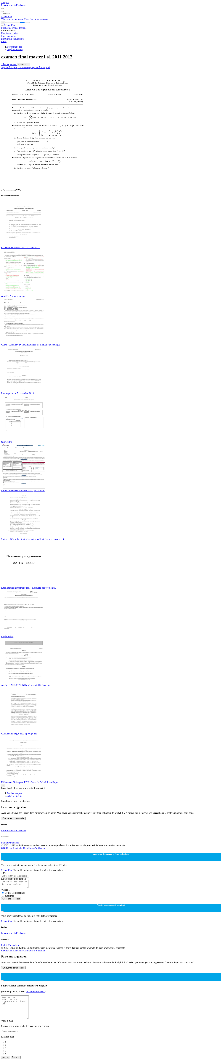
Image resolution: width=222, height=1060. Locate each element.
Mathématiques (14, 46)
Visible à (5, 889)
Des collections (19, 28)
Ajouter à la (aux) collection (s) (16, 67)
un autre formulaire (35, 991)
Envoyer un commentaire (13, 818)
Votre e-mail (7, 1021)
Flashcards (21, 5)
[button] (7, 190)
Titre (3, 873)
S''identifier (6, 16)
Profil (3, 41)
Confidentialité (15, 848)
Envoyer (15, 1057)
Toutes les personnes (15, 892)
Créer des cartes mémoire (36, 19)
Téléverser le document (12, 19)
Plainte (4, 842)
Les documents (8, 5)
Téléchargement (9, 64)
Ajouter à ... (23, 64)
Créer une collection (11, 899)
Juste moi (9, 896)
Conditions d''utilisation (34, 848)
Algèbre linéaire (15, 49)
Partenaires (13, 842)
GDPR (4, 848)
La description (13, 878)
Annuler (5, 1057)
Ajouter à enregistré (40, 67)
